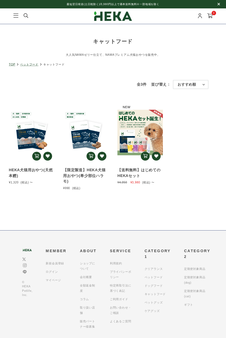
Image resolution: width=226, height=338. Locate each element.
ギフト (188, 304)
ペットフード (29, 64)
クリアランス (154, 269)
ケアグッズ (152, 311)
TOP (12, 64)
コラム (84, 299)
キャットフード (155, 294)
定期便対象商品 (194, 269)
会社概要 (86, 277)
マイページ (53, 280)
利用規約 (116, 263)
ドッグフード (154, 285)
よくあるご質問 (120, 321)
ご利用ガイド (119, 299)
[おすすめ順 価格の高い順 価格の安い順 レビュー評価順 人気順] (190, 84)
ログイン (52, 271)
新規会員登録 (55, 263)
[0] (210, 16)
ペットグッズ (154, 302)
